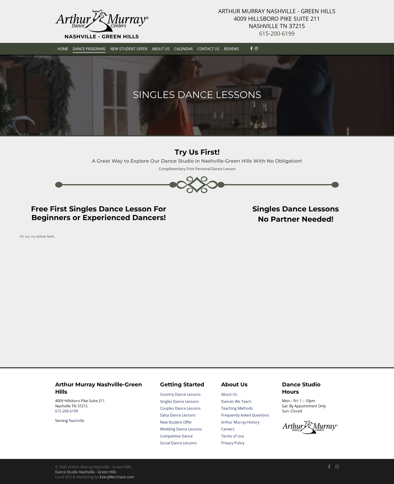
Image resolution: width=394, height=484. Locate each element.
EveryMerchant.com (117, 476)
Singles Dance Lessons (179, 401)
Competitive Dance (176, 436)
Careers (228, 429)
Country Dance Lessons (180, 394)
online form (45, 236)
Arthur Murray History (240, 422)
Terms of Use (232, 436)
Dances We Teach (236, 401)
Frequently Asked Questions (245, 415)
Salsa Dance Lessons (178, 415)
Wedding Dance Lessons (181, 429)
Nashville (76, 420)
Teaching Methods (237, 408)
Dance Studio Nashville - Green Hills (86, 471)
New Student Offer (176, 422)
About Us (229, 394)
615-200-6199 (277, 33)
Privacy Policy (232, 442)
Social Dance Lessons (178, 442)
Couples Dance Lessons (180, 408)
